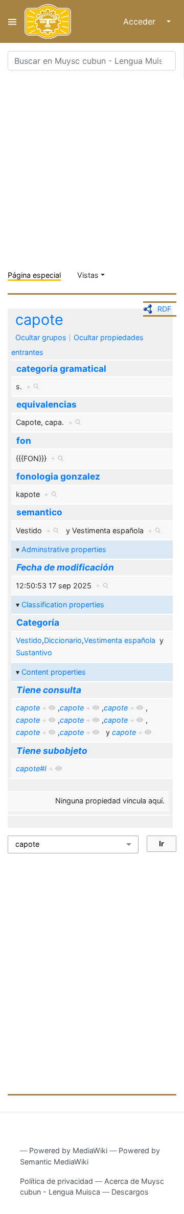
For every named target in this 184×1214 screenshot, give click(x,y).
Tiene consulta (48, 689)
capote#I (31, 768)
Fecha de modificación (65, 567)
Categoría (37, 622)
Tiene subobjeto (51, 750)
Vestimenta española (119, 640)
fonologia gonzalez (58, 476)
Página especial (34, 275)
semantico (39, 512)
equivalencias (46, 404)
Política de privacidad (56, 1181)
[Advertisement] (92, 171)
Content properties (53, 672)
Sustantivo (34, 652)
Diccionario (63, 640)
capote (39, 319)
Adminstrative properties (63, 549)
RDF (164, 308)
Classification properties (62, 604)
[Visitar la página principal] (48, 21)
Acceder (139, 21)
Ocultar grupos (40, 337)
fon (23, 440)
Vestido (29, 640)
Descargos (130, 1191)
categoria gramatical (61, 368)
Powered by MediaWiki (68, 1150)
